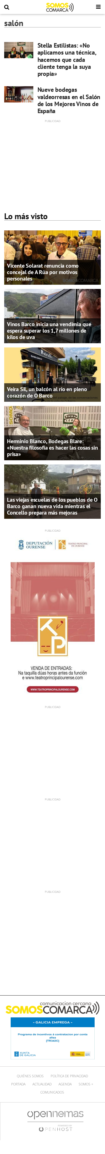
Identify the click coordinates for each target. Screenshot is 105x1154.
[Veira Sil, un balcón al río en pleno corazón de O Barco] (52, 374)
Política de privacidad (69, 1076)
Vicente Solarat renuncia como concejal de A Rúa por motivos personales (43, 272)
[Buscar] (6, 7)
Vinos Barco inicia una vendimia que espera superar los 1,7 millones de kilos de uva (49, 331)
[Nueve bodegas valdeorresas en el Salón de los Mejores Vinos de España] (18, 94)
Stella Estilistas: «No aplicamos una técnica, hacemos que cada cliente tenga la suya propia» (67, 59)
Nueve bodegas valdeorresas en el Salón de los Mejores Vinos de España (69, 100)
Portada (18, 1084)
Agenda (65, 1084)
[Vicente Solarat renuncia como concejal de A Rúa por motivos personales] (52, 257)
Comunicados (52, 1092)
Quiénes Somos (30, 1076)
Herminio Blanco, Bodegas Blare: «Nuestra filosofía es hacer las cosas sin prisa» (52, 448)
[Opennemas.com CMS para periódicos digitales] (55, 1121)
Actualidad (42, 1084)
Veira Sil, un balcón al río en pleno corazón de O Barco (47, 392)
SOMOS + (86, 1084)
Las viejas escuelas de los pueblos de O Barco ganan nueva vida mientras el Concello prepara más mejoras (52, 506)
